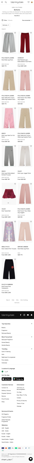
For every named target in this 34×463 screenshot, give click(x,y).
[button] (24, 240)
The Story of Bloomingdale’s (21, 388)
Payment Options (6, 393)
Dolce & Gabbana (7, 284)
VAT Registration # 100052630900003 (17, 454)
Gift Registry (5, 414)
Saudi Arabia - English (8, 439)
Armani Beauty (6, 342)
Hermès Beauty (6, 345)
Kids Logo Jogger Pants (24, 173)
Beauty (4, 327)
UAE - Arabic (5, 431)
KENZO (4, 133)
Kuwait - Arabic (6, 436)
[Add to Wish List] (15, 33)
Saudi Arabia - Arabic (7, 442)
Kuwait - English (6, 433)
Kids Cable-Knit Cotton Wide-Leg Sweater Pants (8, 98)
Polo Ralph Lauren (8, 58)
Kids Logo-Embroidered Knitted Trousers (8, 174)
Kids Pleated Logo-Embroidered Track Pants (24, 60)
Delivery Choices (6, 390)
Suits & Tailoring (6, 351)
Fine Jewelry (5, 360)
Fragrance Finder (6, 417)
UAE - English (5, 428)
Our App (19, 392)
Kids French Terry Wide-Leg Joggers (24, 98)
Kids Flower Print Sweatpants (6, 287)
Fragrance (4, 330)
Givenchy (21, 58)
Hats (3, 354)
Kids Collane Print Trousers (9, 248)
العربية (6, 371)
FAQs (3, 401)
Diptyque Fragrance (7, 339)
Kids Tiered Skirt (6, 211)
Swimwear (4, 362)
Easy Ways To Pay (22, 395)
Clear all (4, 29)
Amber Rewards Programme (6, 420)
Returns (4, 396)
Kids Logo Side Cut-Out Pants (8, 136)
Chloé (20, 171)
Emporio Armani (23, 246)
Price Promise (5, 399)
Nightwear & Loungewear (8, 357)
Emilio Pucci (5, 246)
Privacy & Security (22, 400)
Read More (17, 15)
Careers (19, 397)
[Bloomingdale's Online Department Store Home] (17, 2)
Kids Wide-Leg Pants (7, 60)
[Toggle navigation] (2, 2)
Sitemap (19, 406)
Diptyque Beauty (6, 333)
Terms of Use (20, 403)
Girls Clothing (17, 7)
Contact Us (5, 387)
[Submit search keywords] (6, 2)
